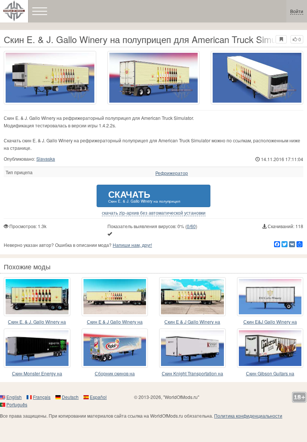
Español (98, 397)
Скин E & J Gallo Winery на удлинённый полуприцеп (115, 322)
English (14, 397)
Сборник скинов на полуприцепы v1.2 (115, 373)
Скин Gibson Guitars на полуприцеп (270, 373)
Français (42, 397)
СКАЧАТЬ (144, 196)
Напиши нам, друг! (132, 245)
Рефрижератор (171, 173)
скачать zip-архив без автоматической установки (154, 213)
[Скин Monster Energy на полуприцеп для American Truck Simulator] (37, 348)
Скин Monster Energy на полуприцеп (37, 373)
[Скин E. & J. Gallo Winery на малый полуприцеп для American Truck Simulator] (37, 296)
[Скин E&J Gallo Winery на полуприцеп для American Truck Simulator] (270, 296)
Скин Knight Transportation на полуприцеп (192, 373)
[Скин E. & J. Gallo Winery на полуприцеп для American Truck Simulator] (50, 78)
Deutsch (70, 397)
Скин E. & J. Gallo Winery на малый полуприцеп (37, 322)
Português (16, 404)
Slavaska (45, 158)
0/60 (191, 226)
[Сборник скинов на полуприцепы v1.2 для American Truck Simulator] (115, 348)
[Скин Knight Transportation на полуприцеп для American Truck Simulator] (192, 348)
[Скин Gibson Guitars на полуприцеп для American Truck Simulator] (270, 348)
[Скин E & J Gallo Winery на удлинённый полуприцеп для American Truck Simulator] (115, 296)
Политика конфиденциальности (248, 415)
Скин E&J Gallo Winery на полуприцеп (270, 322)
